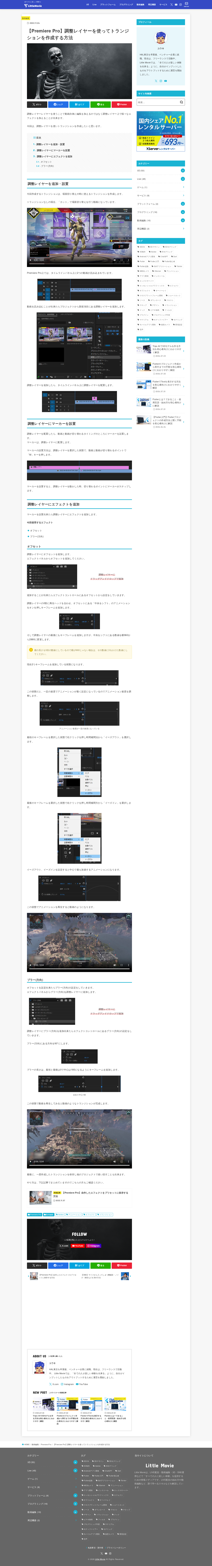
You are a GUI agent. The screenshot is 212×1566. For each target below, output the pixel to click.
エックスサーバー (147, 281)
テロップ (143, 305)
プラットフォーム (108, 4)
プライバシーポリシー (116, 1547)
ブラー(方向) (45, 165)
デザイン (155, 305)
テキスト (169, 300)
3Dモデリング (170, 246)
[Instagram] (180, 4)
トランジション (106, 1214)
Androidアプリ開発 (147, 256)
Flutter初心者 (169, 261)
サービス (163, 4)
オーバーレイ (161, 290)
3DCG (142, 246)
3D (87, 4)
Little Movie (100, 1559)
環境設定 (178, 324)
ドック (142, 310)
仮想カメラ (165, 324)
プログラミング (126, 4)
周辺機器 (152, 4)
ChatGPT (164, 256)
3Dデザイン (155, 246)
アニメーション (74, 1214)
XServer (157, 271)
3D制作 (143, 251)
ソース (142, 300)
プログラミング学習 (162, 315)
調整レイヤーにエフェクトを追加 (52, 156)
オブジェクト (145, 290)
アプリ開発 (144, 276)
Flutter (142, 261)
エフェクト (90, 1214)
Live (95, 4)
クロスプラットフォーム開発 (151, 295)
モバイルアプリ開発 (148, 324)
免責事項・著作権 (95, 1547)
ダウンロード (155, 300)
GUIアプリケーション (162, 266)
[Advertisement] (79, 1315)
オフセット (44, 161)
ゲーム (142, 187)
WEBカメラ (144, 271)
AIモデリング (167, 251)
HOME (27, 1444)
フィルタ (168, 310)
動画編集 (141, 4)
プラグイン (144, 315)
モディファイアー (161, 319)
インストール (159, 276)
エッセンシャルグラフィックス (152, 285)
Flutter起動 (144, 266)
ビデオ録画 (154, 310)
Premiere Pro (35, 1214)
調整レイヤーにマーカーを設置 (51, 150)
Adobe (61, 1214)
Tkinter (179, 266)
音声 (141, 329)
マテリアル (144, 319)
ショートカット (174, 295)
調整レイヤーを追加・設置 (49, 144)
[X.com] (171, 4)
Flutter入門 (154, 261)
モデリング (177, 319)
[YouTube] (176, 4)
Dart (175, 256)
